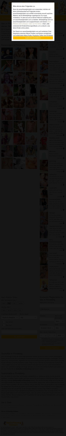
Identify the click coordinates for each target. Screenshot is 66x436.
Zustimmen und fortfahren (33, 38)
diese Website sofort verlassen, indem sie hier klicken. (32, 23)
